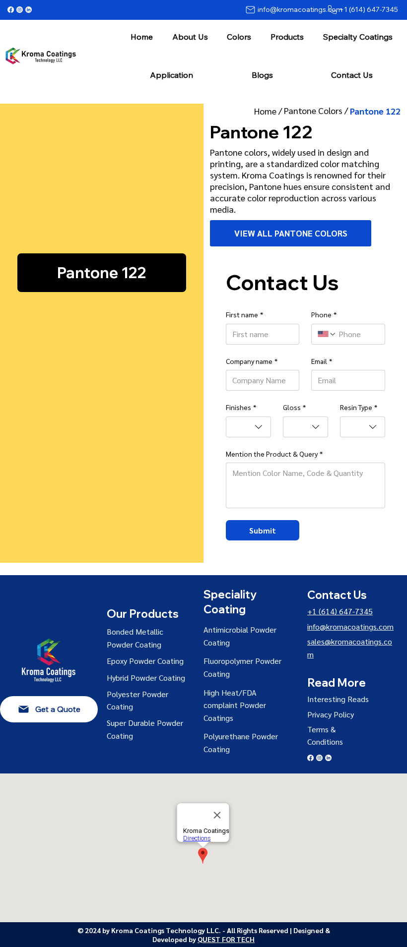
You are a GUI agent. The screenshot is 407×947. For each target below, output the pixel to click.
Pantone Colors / (317, 110)
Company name (251, 360)
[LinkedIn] (28, 9)
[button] (189, 36)
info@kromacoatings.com (350, 626)
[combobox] (248, 426)
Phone (324, 314)
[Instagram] (19, 9)
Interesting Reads (338, 699)
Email (321, 360)
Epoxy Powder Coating (145, 660)
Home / (269, 111)
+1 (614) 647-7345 (340, 611)
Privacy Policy (330, 714)
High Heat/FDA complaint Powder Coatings (235, 705)
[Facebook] (10, 9)
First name (244, 314)
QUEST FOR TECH (226, 939)
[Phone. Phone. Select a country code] (327, 334)
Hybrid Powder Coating (146, 677)
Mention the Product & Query (274, 453)
